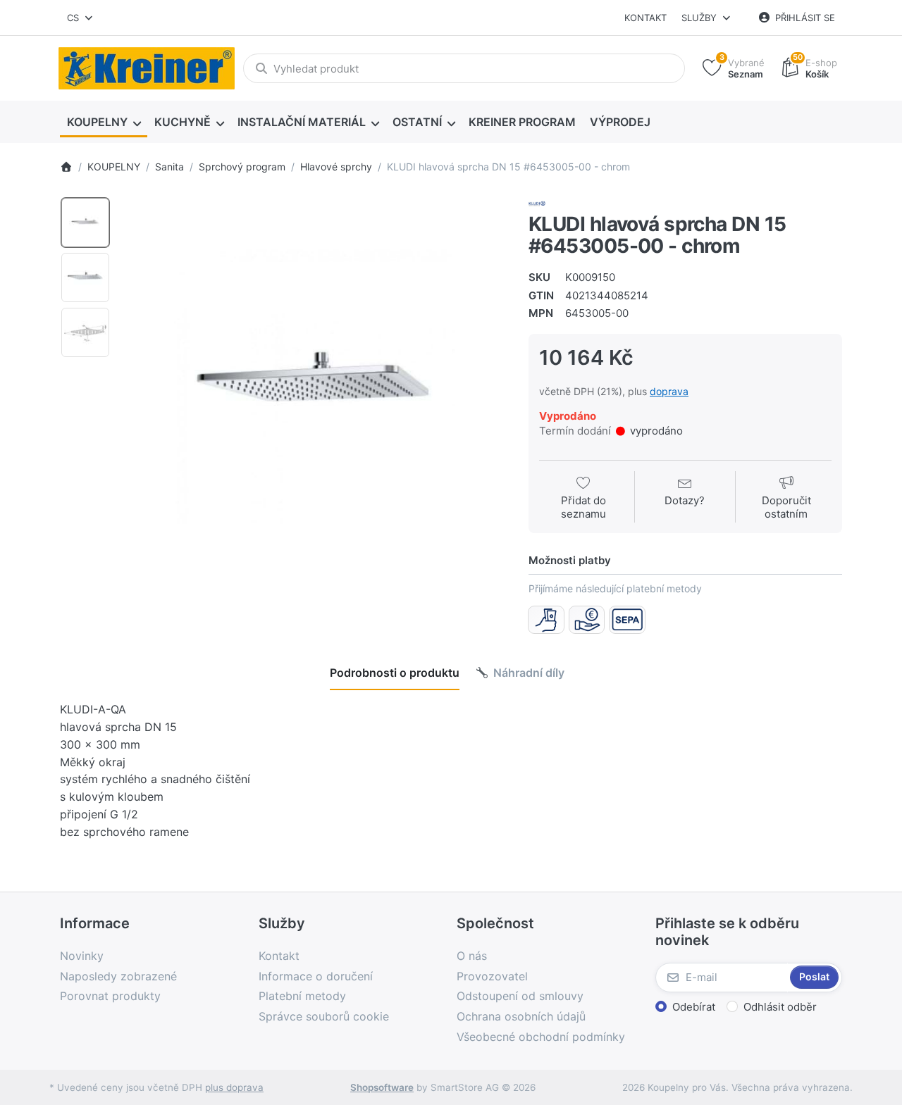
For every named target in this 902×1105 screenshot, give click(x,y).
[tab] (394, 673)
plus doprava (234, 1087)
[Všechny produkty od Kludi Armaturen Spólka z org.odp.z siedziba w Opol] (537, 202)
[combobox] (80, 17)
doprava (669, 391)
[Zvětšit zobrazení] (314, 387)
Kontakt (645, 17)
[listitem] (314, 387)
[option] (85, 222)
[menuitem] (103, 122)
